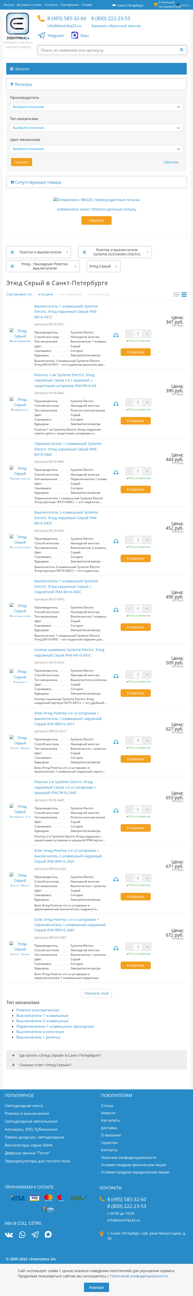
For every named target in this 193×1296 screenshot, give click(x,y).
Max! (84, 35)
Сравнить (116, 335)
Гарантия (109, 1142)
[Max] (48, 1235)
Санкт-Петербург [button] (130, 5)
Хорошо (96, 1287)
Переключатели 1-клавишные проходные (55, 1026)
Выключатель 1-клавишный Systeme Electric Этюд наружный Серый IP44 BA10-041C (66, 311)
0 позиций (170, 4)
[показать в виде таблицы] (184, 295)
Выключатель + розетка (38, 1037)
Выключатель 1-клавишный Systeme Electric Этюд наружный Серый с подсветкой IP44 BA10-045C (66, 586)
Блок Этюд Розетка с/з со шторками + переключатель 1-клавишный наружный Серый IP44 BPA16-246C (70, 925)
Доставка (109, 1127)
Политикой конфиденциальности (139, 1276)
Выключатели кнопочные (40, 1031)
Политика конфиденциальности (128, 1157)
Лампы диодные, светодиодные (34, 1136)
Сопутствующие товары (37, 182)
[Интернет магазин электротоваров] (17, 26)
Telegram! (55, 35)
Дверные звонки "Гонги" (27, 1152)
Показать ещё (96, 993)
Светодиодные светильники (31, 1121)
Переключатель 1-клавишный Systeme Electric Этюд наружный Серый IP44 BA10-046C (68, 449)
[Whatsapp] (22, 1235)
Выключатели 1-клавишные (42, 1015)
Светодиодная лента (24, 1105)
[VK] (9, 1235)
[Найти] (183, 50)
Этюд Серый (100, 266)
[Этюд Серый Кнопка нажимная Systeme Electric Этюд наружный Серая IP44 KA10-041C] (20, 676)
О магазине (111, 1135)
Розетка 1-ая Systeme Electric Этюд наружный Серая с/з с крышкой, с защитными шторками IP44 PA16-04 (65, 380)
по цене (46, 294)
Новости (108, 1113)
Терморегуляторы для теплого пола (37, 1160)
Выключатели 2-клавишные (42, 1020)
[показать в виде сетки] (177, 295)
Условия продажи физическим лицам (133, 1164)
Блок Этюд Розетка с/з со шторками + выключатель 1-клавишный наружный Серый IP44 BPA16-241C (68, 718)
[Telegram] (35, 1235)
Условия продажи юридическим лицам (135, 1172)
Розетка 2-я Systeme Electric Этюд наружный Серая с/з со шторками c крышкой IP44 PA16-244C (65, 787)
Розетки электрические (37, 1009)
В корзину (135, 352)
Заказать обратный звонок (116, 25)
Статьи (107, 1105)
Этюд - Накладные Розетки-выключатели (45, 266)
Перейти (96, 220)
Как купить (110, 1120)
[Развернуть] (12, 252)
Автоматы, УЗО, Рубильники (31, 1129)
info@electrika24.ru (64, 25)
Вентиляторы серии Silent (28, 1145)
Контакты (109, 1150)
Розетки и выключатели (40, 252)
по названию (71, 294)
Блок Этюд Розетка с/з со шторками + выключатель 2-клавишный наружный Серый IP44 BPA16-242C (68, 856)
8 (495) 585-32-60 (66, 18)
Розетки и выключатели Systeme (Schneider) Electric (117, 252)
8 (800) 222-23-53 (110, 18)
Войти (185, 5)
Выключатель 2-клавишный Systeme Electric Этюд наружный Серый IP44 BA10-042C (66, 517)
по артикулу (100, 294)
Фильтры (23, 84)
